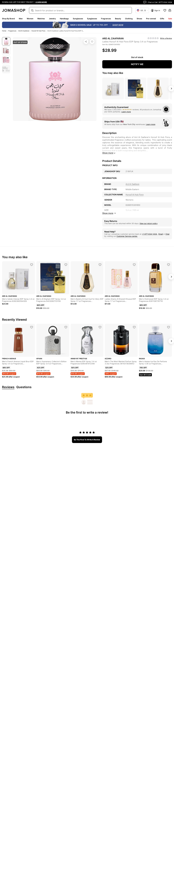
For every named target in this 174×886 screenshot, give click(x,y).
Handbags (64, 18)
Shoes (139, 18)
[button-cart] (169, 10)
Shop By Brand (8, 18)
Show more (107, 153)
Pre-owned (151, 18)
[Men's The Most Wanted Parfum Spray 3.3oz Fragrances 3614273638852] (134, 327)
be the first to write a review (87, 440)
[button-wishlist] (164, 10)
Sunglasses (78, 18)
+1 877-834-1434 (149, 234)
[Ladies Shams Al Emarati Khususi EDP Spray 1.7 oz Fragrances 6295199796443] (134, 264)
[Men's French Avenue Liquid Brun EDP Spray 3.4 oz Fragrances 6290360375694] (31, 327)
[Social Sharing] (86, 41)
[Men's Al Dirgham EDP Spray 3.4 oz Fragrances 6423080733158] (65, 264)
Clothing (129, 18)
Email (160, 234)
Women (30, 18)
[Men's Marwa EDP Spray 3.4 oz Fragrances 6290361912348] (100, 327)
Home (4, 31)
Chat (167, 234)
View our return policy (148, 223)
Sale (170, 18)
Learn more (126, 112)
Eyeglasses (92, 18)
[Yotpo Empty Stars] (153, 38)
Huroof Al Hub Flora (38, 31)
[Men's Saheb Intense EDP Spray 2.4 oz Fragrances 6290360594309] (31, 264)
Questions (23, 387)
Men (21, 18)
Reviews (8, 387)
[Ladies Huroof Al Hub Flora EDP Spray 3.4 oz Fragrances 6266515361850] (92, 41)
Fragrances (106, 18)
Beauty (118, 18)
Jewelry (52, 18)
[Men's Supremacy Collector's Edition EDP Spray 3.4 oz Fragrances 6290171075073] (65, 327)
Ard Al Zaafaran (23, 31)
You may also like (112, 72)
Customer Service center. (127, 236)
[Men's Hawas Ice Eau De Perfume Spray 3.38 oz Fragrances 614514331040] (168, 327)
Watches (41, 18)
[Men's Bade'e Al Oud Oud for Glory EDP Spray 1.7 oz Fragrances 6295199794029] (100, 264)
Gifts (162, 18)
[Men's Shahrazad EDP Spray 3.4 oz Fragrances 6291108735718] (168, 264)
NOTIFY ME (137, 64)
